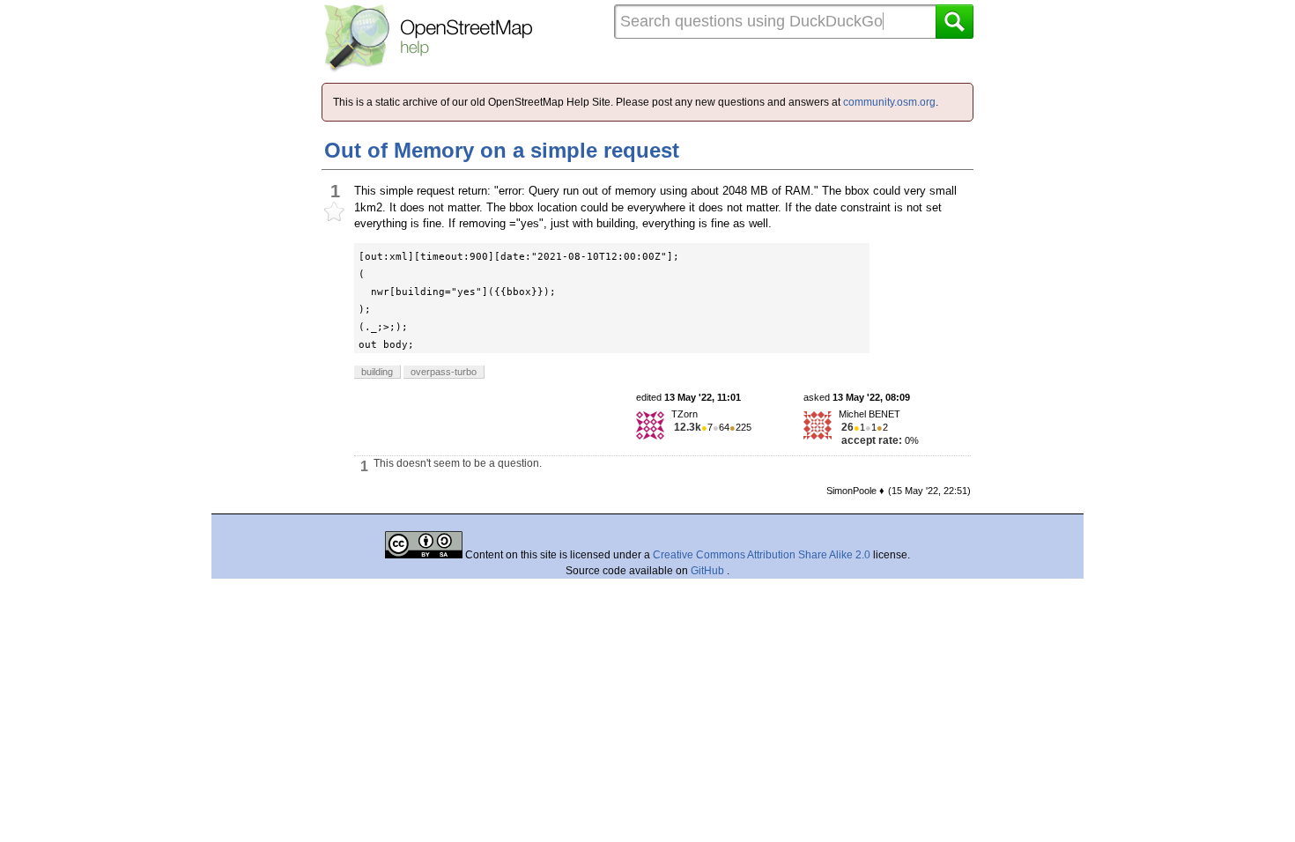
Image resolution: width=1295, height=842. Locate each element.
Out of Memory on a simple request (501, 150)
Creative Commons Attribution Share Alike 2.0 (761, 555)
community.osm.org (889, 102)
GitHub (709, 571)
